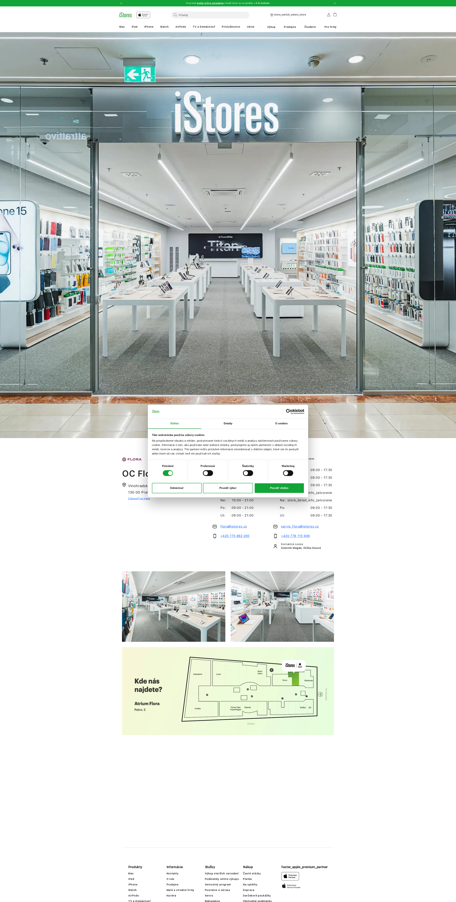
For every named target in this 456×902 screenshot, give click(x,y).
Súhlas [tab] (174, 423)
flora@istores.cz (233, 526)
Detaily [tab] (228, 423)
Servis (209, 895)
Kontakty (173, 873)
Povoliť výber (227, 487)
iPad (135, 26)
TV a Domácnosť (204, 26)
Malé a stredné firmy (180, 890)
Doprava (248, 890)
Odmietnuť (177, 487)
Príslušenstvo (231, 26)
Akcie (250, 26)
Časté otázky (252, 873)
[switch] (208, 473)
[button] (121, 3)
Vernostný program (218, 884)
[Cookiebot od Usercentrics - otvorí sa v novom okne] (288, 411)
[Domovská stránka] (134, 15)
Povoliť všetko (279, 487)
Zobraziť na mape (139, 498)
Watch (164, 26)
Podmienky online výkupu (222, 879)
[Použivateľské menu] (328, 15)
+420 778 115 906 (295, 536)
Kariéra (171, 895)
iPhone (149, 26)
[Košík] (333, 14)
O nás (170, 879)
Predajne (290, 27)
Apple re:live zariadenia (210, 3)
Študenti (310, 27)
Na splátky (250, 884)
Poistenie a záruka (217, 890)
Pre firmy (331, 27)
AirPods (180, 26)
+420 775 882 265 (235, 536)
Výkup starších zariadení (222, 873)
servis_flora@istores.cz (300, 526)
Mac (122, 26)
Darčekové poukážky (257, 895)
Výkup (271, 27)
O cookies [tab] (281, 423)
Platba (247, 879)
